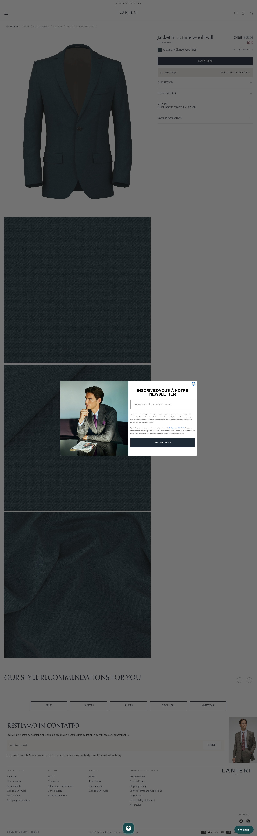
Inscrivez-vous (163, 442)
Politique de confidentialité (176, 428)
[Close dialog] (193, 383)
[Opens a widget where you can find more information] (244, 830)
